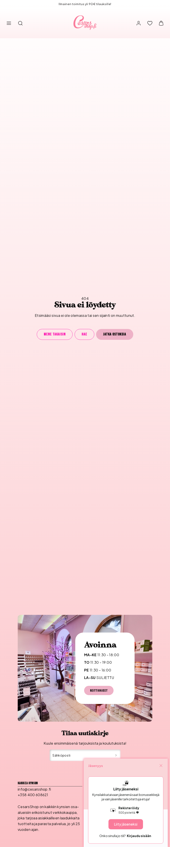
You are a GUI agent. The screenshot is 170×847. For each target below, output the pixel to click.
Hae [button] (84, 334)
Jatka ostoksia (114, 334)
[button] (9, 23)
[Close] (160, 765)
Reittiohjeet (99, 690)
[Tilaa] (116, 755)
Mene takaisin (55, 334)
